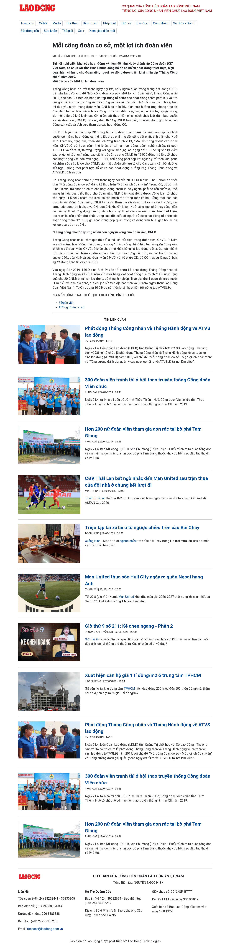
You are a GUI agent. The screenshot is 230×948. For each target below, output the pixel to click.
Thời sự (126, 23)
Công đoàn (160, 23)
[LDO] (49, 345)
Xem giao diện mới (102, 31)
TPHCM (129, 688)
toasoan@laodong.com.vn (45, 929)
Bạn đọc (142, 23)
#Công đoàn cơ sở (71, 307)
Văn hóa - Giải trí (184, 23)
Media (56, 23)
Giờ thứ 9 (91, 639)
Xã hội (43, 23)
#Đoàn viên (66, 303)
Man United (126, 597)
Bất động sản (29, 31)
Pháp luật (109, 23)
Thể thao (72, 23)
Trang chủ (27, 23)
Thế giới (67, 31)
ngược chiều (128, 541)
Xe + (81, 31)
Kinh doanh (90, 23)
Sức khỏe (50, 31)
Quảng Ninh (92, 541)
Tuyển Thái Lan (95, 498)
